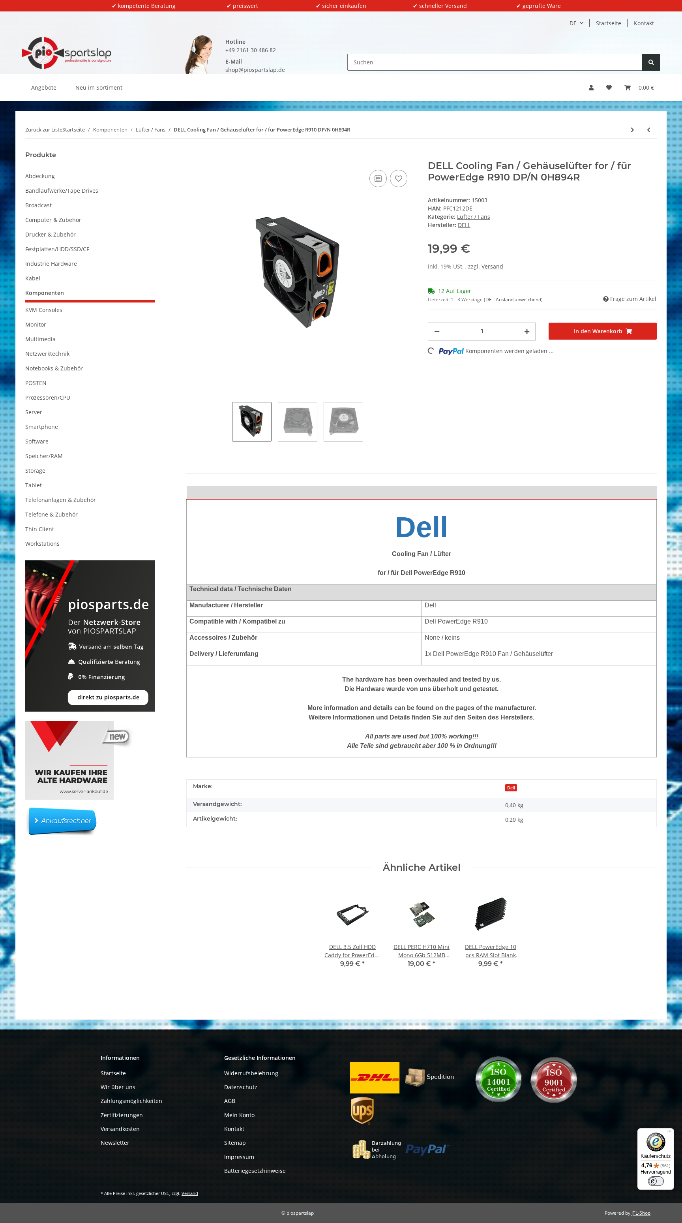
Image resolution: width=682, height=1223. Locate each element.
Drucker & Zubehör (50, 234)
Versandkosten (120, 1129)
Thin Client (39, 529)
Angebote (43, 87)
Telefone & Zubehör (51, 514)
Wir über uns (118, 1087)
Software (37, 441)
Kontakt (644, 23)
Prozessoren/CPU (47, 397)
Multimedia (40, 339)
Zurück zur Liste (43, 129)
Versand (492, 266)
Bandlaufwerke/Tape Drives (61, 190)
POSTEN (36, 383)
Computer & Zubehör (53, 220)
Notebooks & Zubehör (54, 368)
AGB (229, 1101)
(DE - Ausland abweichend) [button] (513, 299)
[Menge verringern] (437, 331)
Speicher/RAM (44, 456)
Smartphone (41, 426)
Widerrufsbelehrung (251, 1073)
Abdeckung (40, 176)
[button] (591, 87)
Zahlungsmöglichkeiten (131, 1101)
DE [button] (573, 23)
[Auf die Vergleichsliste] (378, 178)
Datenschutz (240, 1087)
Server (33, 412)
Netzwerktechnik (47, 353)
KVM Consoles (43, 310)
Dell (511, 788)
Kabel (32, 278)
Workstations (42, 543)
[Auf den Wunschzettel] (398, 178)
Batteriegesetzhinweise (255, 1170)
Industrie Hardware (51, 263)
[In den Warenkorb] (192, 156)
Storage (35, 470)
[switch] (656, 1181)
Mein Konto (239, 1115)
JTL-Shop (640, 1213)
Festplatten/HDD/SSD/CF (57, 249)
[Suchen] (651, 62)
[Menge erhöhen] (527, 331)
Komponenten (44, 293)
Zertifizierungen (122, 1115)
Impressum (239, 1157)
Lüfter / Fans (473, 216)
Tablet (33, 485)
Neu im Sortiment (98, 87)
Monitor (35, 324)
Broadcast (38, 205)
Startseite (608, 23)
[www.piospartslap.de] (66, 52)
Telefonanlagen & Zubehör (60, 499)
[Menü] (669, 1133)
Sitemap (235, 1142)
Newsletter (115, 1142)
